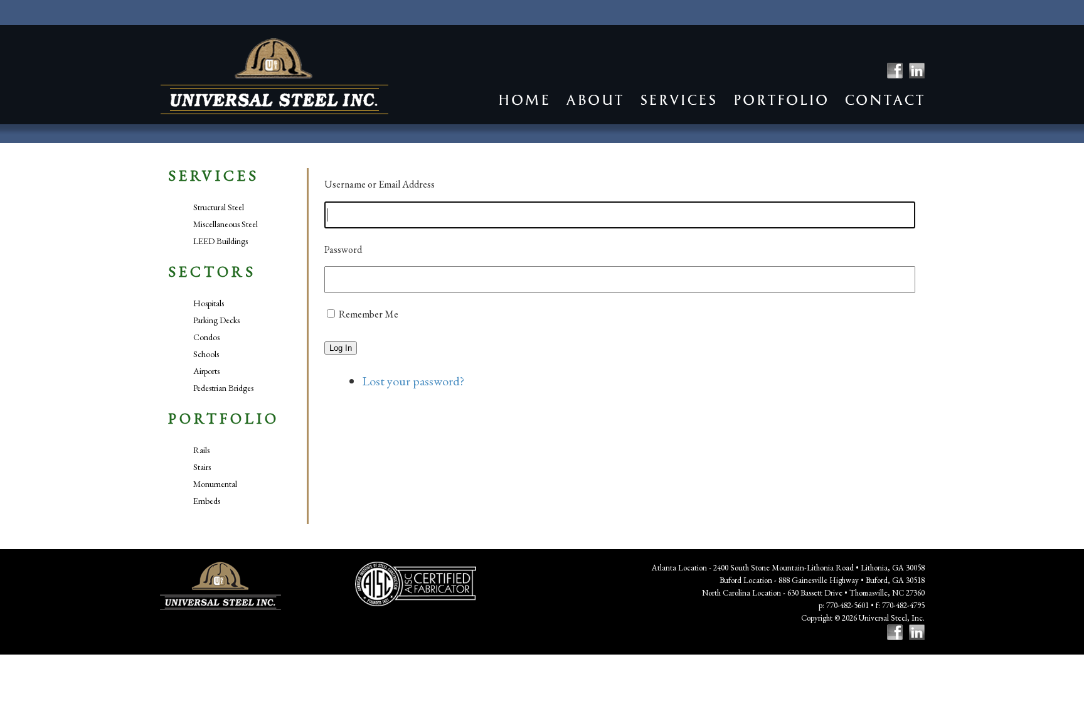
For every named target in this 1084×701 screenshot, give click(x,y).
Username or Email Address (379, 184)
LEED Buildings (220, 241)
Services (678, 100)
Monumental (215, 484)
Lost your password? (413, 381)
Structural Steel (218, 207)
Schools (206, 354)
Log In (340, 348)
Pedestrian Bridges (223, 387)
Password (343, 249)
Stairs (202, 467)
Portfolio (781, 100)
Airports (206, 371)
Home (523, 100)
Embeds (206, 500)
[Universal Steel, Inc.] (274, 76)
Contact (884, 100)
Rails (201, 450)
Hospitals (208, 303)
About (595, 100)
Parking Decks (216, 320)
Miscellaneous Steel (225, 224)
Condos (206, 337)
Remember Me (368, 314)
